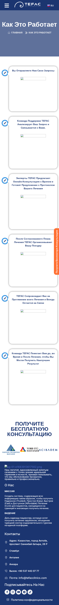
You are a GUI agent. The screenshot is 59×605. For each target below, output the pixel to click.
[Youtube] (18, 592)
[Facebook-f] (7, 592)
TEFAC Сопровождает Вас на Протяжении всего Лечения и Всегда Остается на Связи (33, 299)
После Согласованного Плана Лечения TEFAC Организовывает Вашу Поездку (33, 242)
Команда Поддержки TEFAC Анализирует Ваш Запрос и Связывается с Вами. (33, 124)
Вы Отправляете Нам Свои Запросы (33, 70)
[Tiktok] (30, 592)
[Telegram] (24, 592)
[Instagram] (12, 592)
